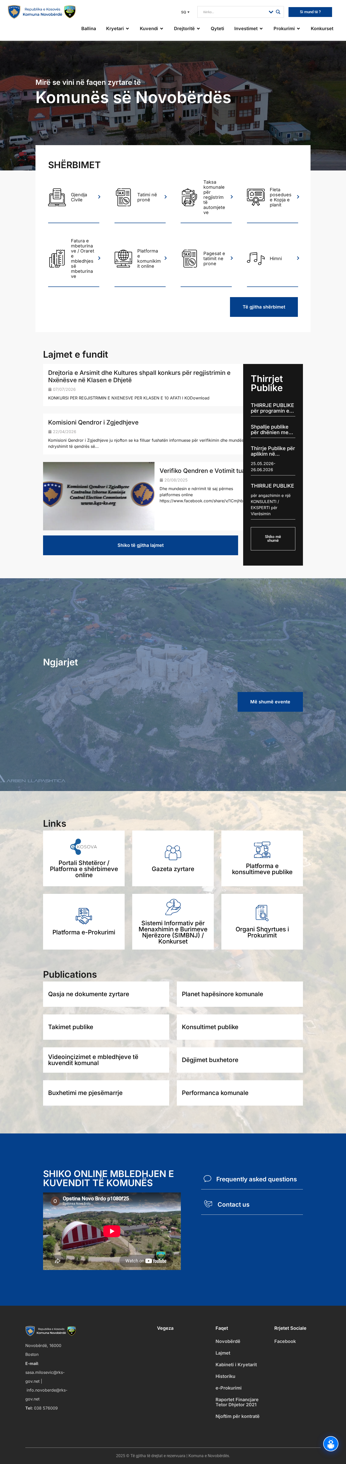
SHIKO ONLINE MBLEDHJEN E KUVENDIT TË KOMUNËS (108, 1178)
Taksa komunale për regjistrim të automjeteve (214, 197)
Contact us (233, 1204)
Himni (276, 258)
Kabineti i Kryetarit (236, 1364)
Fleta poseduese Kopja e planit (281, 197)
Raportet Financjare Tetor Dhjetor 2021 (237, 1402)
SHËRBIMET (74, 164)
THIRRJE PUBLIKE (272, 486)
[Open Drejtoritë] (198, 28)
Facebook (285, 1341)
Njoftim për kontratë (238, 1416)
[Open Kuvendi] (161, 28)
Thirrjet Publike (267, 383)
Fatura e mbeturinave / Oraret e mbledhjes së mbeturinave (82, 258)
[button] (184, 12)
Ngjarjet (60, 662)
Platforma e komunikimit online (149, 258)
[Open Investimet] (261, 28)
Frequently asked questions (256, 1179)
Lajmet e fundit (75, 354)
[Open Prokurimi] (298, 28)
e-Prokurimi (229, 1388)
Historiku (225, 1376)
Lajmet (223, 1353)
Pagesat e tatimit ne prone (214, 258)
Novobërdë (228, 1341)
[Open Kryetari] (127, 28)
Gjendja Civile (79, 197)
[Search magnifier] (278, 11)
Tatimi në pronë (147, 197)
